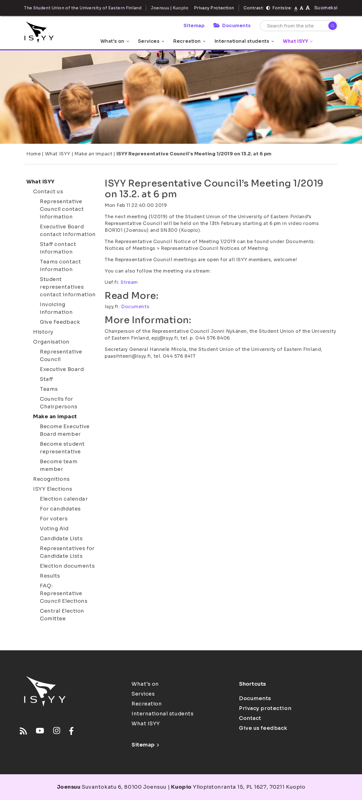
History (43, 332)
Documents (236, 26)
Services (149, 41)
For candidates (60, 509)
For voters (54, 519)
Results (50, 576)
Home (33, 154)
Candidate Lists (61, 538)
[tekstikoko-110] (301, 8)
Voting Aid (54, 529)
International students (241, 41)
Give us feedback (263, 728)
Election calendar (64, 499)
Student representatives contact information (68, 287)
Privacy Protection (214, 7)
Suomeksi (326, 8)
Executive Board (62, 369)
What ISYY (295, 41)
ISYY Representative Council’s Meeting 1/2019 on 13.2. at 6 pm (194, 154)
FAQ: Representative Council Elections (64, 593)
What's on (112, 41)
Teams (49, 389)
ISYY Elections (52, 489)
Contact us (48, 191)
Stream (129, 282)
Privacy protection (265, 708)
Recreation (187, 41)
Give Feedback (60, 322)
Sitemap (194, 26)
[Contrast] (268, 8)
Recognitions (51, 479)
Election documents (67, 566)
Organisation (51, 342)
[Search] (332, 26)
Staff (46, 379)
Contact (250, 718)
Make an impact (93, 154)
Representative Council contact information (62, 209)
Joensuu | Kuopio (169, 7)
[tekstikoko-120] (308, 8)
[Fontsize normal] (296, 8)
